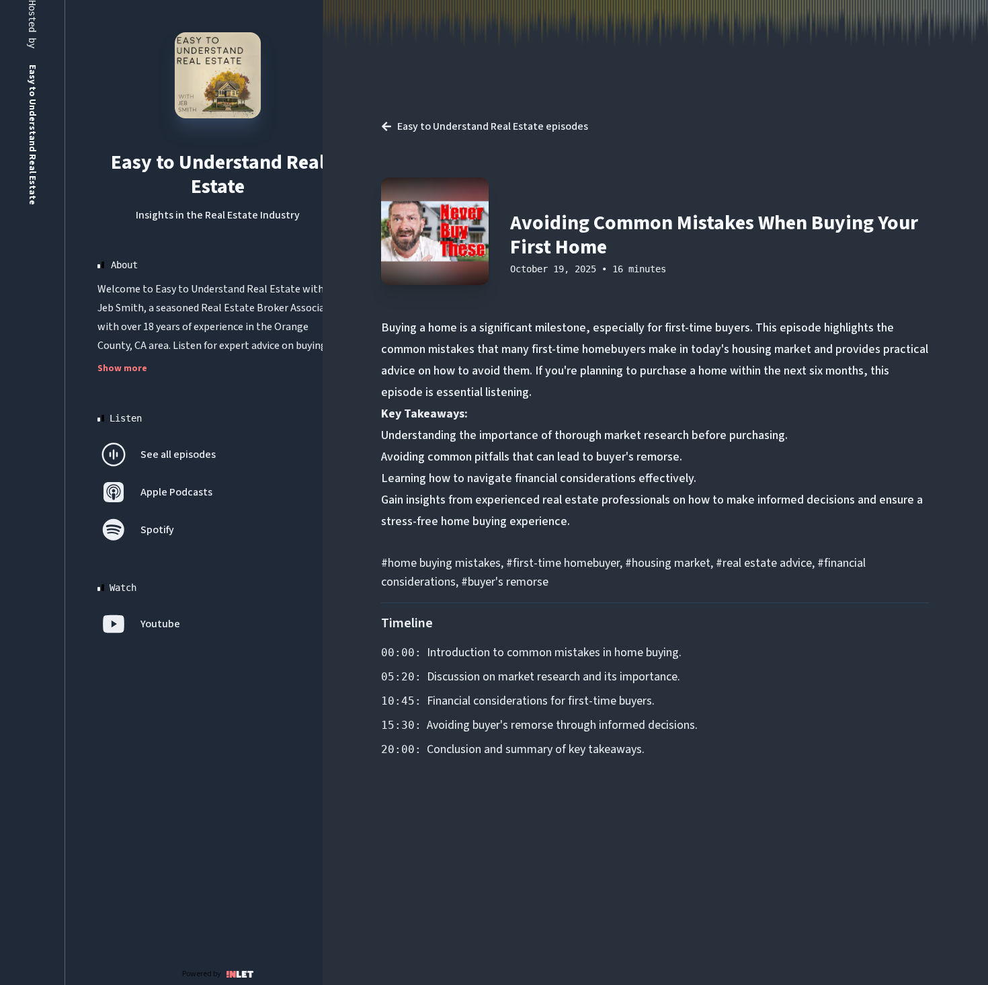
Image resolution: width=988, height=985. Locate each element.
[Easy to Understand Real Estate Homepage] (218, 75)
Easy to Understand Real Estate (218, 174)
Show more (122, 368)
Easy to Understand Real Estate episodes (492, 126)
